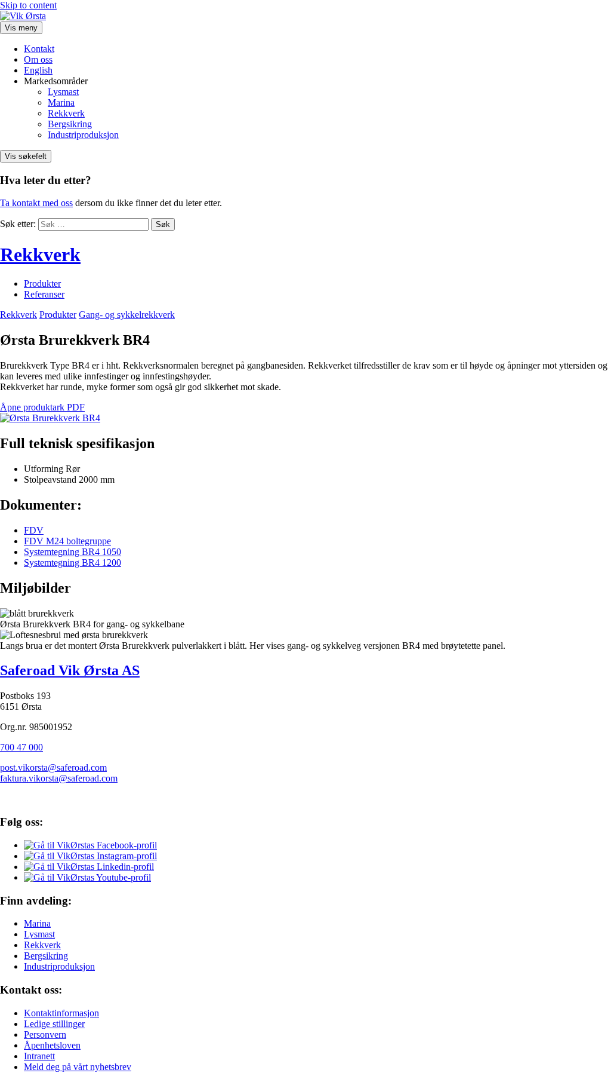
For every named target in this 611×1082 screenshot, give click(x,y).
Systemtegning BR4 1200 (72, 562)
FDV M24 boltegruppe (67, 541)
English (38, 70)
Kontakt (39, 49)
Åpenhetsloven (52, 1045)
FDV (34, 530)
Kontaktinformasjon (61, 1013)
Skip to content (28, 5)
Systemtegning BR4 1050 (72, 552)
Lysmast (63, 92)
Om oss (38, 59)
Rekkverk (66, 113)
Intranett (39, 1056)
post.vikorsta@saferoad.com (53, 767)
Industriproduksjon (83, 135)
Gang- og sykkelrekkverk (127, 314)
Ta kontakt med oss (36, 203)
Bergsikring (70, 124)
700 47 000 (21, 747)
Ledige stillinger (54, 1024)
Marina (61, 102)
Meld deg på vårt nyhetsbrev (77, 1067)
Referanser (44, 294)
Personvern (45, 1034)
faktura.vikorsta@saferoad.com (59, 778)
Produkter (42, 283)
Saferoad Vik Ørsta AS (70, 670)
